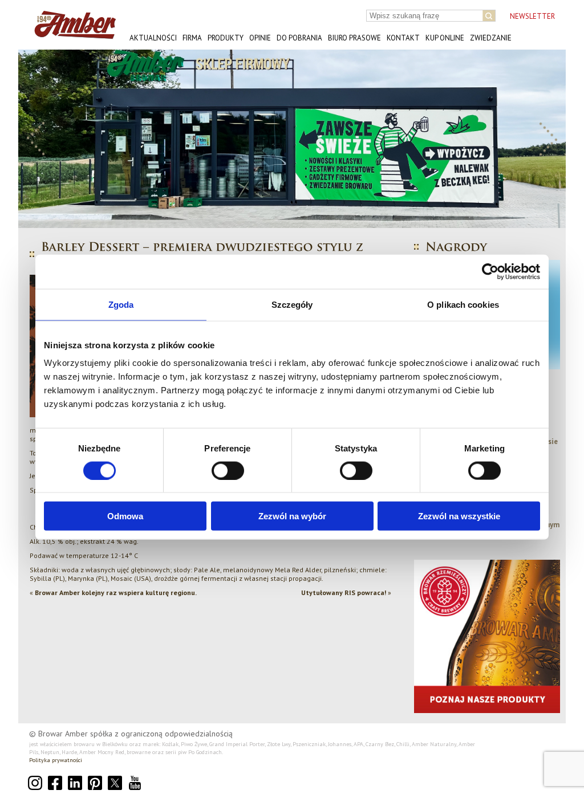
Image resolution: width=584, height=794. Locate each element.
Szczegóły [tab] (292, 304)
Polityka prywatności (55, 760)
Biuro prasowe (354, 38)
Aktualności (153, 38)
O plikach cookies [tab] (463, 304)
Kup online (444, 38)
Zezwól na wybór (292, 516)
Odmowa (125, 516)
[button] (36, 139)
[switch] (228, 470)
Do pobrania (299, 38)
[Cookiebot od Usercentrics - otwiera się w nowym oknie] (490, 271)
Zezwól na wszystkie (459, 516)
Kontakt (403, 38)
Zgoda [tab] (121, 304)
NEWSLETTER (532, 16)
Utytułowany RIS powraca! (343, 592)
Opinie (260, 38)
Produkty (226, 38)
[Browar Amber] (71, 34)
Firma (192, 38)
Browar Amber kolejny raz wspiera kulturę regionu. (116, 592)
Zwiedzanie (491, 38)
